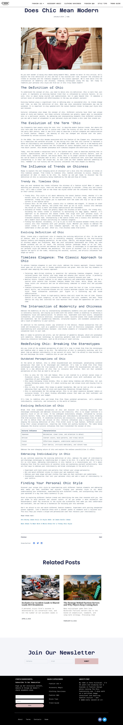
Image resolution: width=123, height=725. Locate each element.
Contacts (37, 719)
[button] (34, 543)
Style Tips (102, 3)
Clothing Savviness (72, 3)
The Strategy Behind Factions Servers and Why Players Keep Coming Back (81, 603)
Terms (28, 719)
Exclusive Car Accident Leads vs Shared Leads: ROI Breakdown (40, 603)
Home (46, 719)
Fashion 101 (37, 3)
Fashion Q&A (89, 3)
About (20, 719)
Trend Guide (115, 3)
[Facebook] (100, 719)
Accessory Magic (54, 3)
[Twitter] (104, 719)
